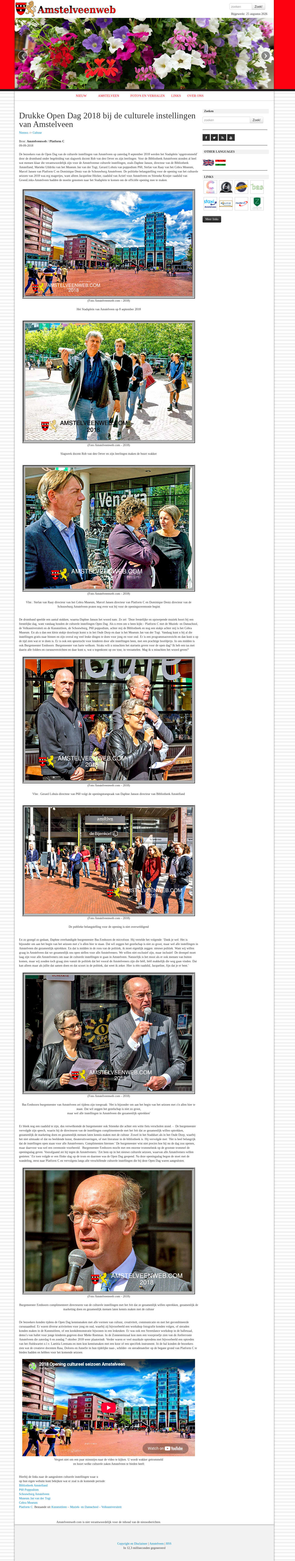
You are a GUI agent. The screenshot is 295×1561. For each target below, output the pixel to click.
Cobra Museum (28, 1502)
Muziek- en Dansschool (84, 1507)
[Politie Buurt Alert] (226, 210)
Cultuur (37, 132)
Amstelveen (156, 1543)
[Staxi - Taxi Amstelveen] (210, 210)
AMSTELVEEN (108, 95)
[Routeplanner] (241, 210)
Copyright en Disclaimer (132, 1543)
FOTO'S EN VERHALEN (147, 95)
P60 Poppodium (29, 1489)
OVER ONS (195, 95)
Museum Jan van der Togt (35, 1498)
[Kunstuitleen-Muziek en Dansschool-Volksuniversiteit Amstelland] (210, 193)
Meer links (211, 219)
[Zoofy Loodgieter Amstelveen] (241, 193)
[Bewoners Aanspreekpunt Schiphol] (257, 193)
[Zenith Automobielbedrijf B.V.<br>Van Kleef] (257, 210)
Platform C (26, 1507)
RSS (168, 1543)
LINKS (176, 95)
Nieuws (23, 132)
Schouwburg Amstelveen (34, 1494)
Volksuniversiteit (111, 1507)
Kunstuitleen (59, 1507)
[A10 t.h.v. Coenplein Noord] (226, 193)
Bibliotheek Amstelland (33, 1485)
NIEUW (81, 95)
